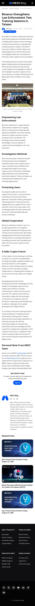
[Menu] (3, 3)
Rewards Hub (6, 564)
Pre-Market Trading (8, 540)
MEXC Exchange (19, 600)
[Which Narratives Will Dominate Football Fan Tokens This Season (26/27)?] (17, 474)
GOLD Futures (23, 540)
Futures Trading (7, 537)
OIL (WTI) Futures (24, 543)
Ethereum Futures (24, 537)
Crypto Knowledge (14, 8)
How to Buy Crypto (24, 564)
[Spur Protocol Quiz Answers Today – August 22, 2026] (17, 448)
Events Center (6, 567)
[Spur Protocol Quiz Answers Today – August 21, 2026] (17, 499)
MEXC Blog (5, 8)
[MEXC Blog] (17, 3)
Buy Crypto (5, 534)
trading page (21, 353)
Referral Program (7, 558)
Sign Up (17, 383)
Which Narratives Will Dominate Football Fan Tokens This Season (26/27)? (17, 486)
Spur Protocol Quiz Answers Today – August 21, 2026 (15, 512)
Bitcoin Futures (23, 534)
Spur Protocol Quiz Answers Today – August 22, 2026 (15, 460)
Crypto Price (22, 561)
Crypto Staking (6, 543)
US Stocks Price (23, 558)
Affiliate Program (7, 561)
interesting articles (13, 358)
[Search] (32, 3)
